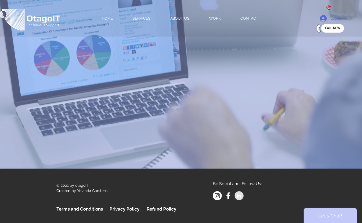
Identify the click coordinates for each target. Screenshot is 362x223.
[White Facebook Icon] (228, 195)
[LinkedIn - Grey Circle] (239, 195)
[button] (330, 7)
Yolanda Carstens (92, 191)
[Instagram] (217, 195)
